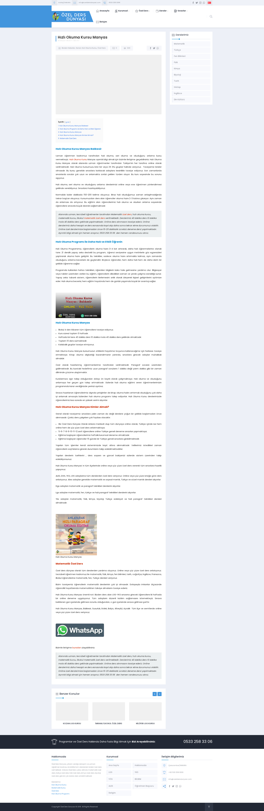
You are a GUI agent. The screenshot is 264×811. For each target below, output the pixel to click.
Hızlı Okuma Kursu (89, 48)
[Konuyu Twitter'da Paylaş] (154, 48)
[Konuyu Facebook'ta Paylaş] (150, 48)
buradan (76, 648)
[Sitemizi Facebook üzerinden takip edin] (193, 3)
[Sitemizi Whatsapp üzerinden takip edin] (204, 3)
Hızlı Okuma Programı (60, 794)
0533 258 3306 (114, 2)
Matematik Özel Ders (69, 564)
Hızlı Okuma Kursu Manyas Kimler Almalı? (82, 407)
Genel (78, 48)
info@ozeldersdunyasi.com (90, 2)
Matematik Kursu (59, 788)
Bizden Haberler (73, 41)
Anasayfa (61, 41)
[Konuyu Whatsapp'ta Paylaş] (158, 48)
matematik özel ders (94, 218)
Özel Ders (101, 48)
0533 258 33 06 (197, 742)
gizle (67, 122)
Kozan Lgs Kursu (72, 724)
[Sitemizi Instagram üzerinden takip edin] (200, 3)
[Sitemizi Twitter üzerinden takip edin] (197, 3)
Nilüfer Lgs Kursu (145, 724)
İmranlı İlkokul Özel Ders (108, 724)
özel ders (127, 215)
